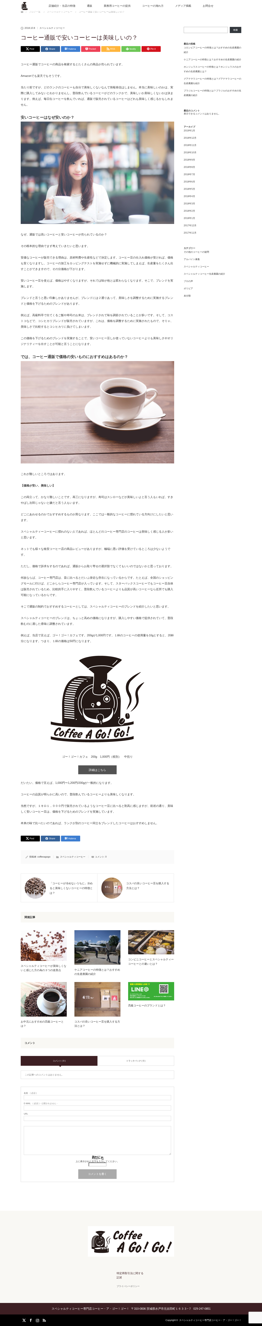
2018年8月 (189, 167)
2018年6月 (189, 181)
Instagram (37, 1320)
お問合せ (208, 5)
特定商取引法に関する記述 (130, 1275)
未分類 (187, 295)
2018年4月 (189, 196)
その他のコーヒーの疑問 (196, 252)
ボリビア (188, 288)
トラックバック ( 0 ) (135, 1061)
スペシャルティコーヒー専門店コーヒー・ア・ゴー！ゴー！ (210, 1320)
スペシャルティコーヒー (52, 28)
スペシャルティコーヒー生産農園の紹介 (204, 274)
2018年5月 (189, 189)
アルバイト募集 (192, 259)
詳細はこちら (97, 770)
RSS (44, 1320)
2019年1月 (189, 130)
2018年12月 (190, 138)
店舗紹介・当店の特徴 (62, 5)
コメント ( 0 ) (59, 1061)
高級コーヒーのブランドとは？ (147, 1005)
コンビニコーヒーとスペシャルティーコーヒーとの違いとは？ (151, 961)
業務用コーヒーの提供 (117, 5)
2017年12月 (190, 225)
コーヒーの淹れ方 (153, 5)
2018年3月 (189, 203)
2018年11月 (190, 145)
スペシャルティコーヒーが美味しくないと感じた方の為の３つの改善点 (43, 968)
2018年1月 (189, 218)
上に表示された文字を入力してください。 (97, 1161)
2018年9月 (189, 159)
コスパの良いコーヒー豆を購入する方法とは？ (97, 1023)
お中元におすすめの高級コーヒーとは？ (42, 1023)
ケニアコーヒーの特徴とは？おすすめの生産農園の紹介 (97, 971)
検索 (235, 30)
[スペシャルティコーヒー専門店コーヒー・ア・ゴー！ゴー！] (131, 1254)
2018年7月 (189, 174)
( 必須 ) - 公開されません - (41, 1103)
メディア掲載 (183, 5)
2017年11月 (190, 232)
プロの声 (188, 281)
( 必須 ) (30, 1093)
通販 (89, 5)
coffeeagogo (43, 856)
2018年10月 (190, 152)
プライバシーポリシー (128, 1286)
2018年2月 (189, 211)
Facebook (30, 1320)
